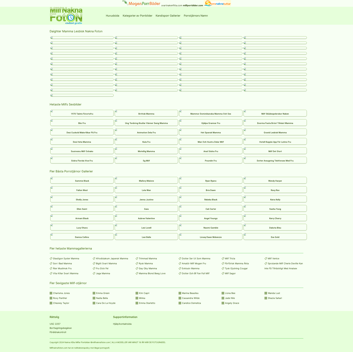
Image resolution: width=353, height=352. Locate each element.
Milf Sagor (230, 273)
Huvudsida (112, 15)
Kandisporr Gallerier (168, 15)
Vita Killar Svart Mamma (65, 273)
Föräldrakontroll (58, 332)
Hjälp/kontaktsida (122, 323)
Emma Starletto (147, 303)
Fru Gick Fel (102, 268)
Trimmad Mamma (148, 258)
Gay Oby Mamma (148, 268)
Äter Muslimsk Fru (62, 268)
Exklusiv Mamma (190, 268)
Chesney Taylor (61, 303)
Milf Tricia (230, 258)
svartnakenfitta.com (171, 5)
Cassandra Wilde (191, 298)
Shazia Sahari (275, 298)
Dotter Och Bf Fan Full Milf (195, 273)
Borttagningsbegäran (61, 328)
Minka (142, 298)
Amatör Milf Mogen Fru (194, 263)
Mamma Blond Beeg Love (152, 273)
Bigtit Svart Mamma (106, 263)
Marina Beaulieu (190, 293)
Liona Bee (230, 293)
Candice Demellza (191, 303)
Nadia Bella (102, 298)
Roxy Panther (60, 298)
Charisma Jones (61, 293)
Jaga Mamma (103, 273)
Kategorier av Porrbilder (137, 15)
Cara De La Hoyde (105, 303)
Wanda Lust (274, 293)
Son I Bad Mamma (62, 263)
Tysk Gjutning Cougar (236, 268)
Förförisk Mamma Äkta (237, 263)
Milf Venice (273, 258)
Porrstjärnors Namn (196, 15)
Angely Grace (232, 303)
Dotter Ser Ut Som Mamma (196, 258)
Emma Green (102, 293)
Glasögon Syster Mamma (66, 258)
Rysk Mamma (146, 263)
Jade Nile (230, 298)
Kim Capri (144, 293)
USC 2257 (55, 323)
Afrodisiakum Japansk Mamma (112, 258)
